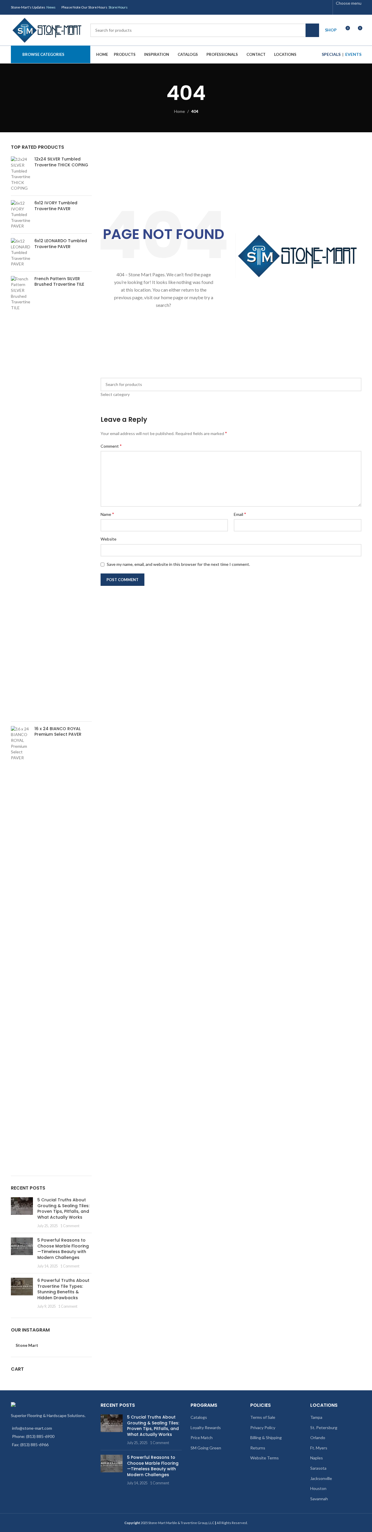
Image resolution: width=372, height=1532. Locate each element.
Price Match (202, 1437)
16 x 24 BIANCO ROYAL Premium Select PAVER (57, 731)
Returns (257, 1447)
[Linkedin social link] (318, 7)
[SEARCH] (312, 30)
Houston (318, 1488)
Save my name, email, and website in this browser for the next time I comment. (178, 564)
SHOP (331, 29)
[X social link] (288, 7)
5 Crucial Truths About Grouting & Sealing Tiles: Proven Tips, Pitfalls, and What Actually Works (63, 1208)
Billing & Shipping (266, 1437)
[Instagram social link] (296, 7)
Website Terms (264, 1457)
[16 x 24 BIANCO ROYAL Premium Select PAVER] (20, 946)
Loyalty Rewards (206, 1427)
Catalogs (199, 1417)
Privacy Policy (262, 1427)
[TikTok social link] (325, 7)
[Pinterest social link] (311, 7)
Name (107, 514)
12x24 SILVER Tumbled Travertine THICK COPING (61, 162)
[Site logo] (47, 29)
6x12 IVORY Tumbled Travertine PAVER (55, 206)
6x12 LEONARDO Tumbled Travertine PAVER (60, 244)
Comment (111, 446)
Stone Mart (27, 1345)
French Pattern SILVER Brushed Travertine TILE (59, 281)
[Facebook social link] (281, 7)
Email (240, 514)
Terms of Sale (262, 1417)
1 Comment (69, 1226)
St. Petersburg (323, 1427)
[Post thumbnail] (22, 1212)
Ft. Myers (318, 1447)
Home (179, 111)
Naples (316, 1457)
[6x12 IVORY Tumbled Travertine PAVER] (20, 214)
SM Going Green (206, 1447)
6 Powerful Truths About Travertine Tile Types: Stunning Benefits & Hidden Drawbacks (63, 1289)
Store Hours (118, 7)
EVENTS (353, 54)
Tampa (316, 1417)
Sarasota (318, 1468)
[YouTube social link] (303, 7)
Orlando (317, 1437)
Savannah (319, 1498)
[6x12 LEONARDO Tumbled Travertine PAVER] (20, 252)
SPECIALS (331, 54)
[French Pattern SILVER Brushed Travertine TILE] (20, 496)
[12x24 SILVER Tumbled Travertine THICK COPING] (20, 173)
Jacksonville (321, 1478)
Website (108, 538)
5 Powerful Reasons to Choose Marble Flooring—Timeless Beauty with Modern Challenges (63, 1248)
